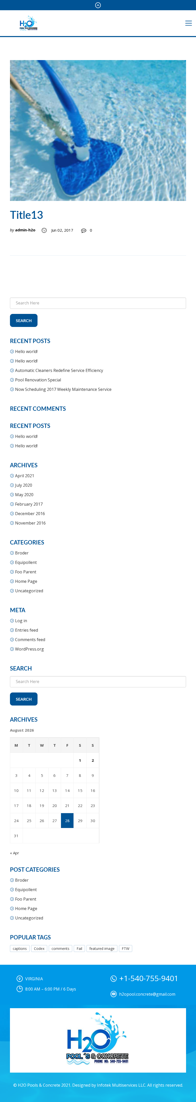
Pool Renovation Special (38, 380)
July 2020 (23, 485)
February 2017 (29, 504)
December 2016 (30, 513)
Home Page (26, 581)
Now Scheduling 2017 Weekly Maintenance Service (63, 389)
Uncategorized (29, 591)
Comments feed (30, 639)
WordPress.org (29, 649)
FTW (125, 948)
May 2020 (24, 494)
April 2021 (24, 476)
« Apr (14, 852)
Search (24, 321)
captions (20, 948)
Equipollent (26, 562)
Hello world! (26, 351)
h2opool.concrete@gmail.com (147, 994)
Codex (39, 948)
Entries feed (26, 630)
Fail (79, 948)
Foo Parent (25, 572)
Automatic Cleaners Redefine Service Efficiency (59, 370)
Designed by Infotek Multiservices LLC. (109, 1085)
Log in (21, 620)
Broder (22, 553)
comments (60, 948)
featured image (102, 948)
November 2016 (30, 523)
